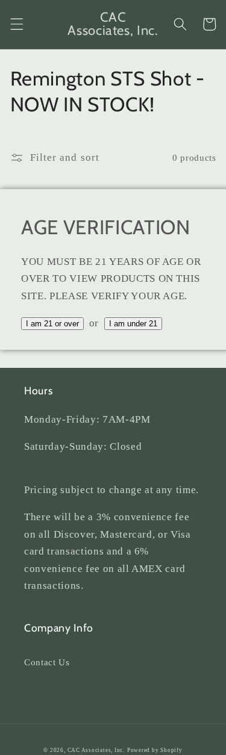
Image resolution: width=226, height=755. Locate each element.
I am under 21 (133, 323)
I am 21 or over (52, 323)
